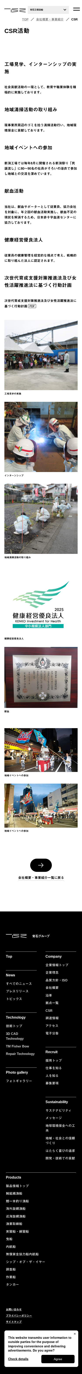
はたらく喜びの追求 (60, 1151)
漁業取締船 (14, 1224)
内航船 (11, 1247)
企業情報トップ (56, 965)
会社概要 (52, 988)
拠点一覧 (52, 1003)
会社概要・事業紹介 (50, 19)
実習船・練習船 (17, 1231)
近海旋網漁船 (16, 1216)
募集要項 (52, 1083)
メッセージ (53, 1118)
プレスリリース (17, 991)
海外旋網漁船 (16, 1209)
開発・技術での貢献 (60, 1158)
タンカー (12, 1284)
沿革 (48, 995)
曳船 (9, 1239)
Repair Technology (20, 1054)
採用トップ (53, 1060)
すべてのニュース (19, 984)
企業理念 (52, 972)
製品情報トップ (17, 1186)
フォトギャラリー (19, 1081)
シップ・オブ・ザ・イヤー (25, 1262)
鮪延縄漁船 (14, 1193)
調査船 (11, 1269)
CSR (48, 1010)
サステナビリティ (58, 1110)
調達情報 (52, 1018)
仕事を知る (53, 1068)
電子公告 (52, 1033)
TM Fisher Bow (17, 1046)
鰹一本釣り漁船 (17, 1201)
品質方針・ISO (56, 980)
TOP (25, 19)
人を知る (52, 1076)
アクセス (51, 1026)
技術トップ (14, 1026)
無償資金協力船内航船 (22, 1254)
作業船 (11, 1277)
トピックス (14, 999)
